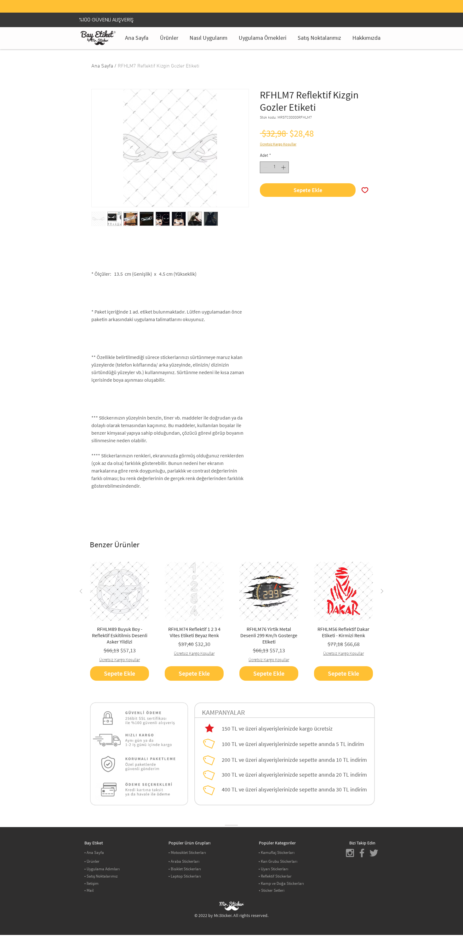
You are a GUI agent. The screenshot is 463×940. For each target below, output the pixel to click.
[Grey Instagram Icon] (350, 853)
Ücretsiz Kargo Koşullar (278, 144)
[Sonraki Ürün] (382, 591)
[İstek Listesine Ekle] (365, 190)
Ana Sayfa (102, 66)
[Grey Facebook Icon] (362, 853)
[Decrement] (265, 167)
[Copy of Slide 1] (231, 2)
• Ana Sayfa (94, 852)
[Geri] (92, 8)
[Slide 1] (224, 2)
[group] (231, 621)
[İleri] (370, 8)
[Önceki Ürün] (81, 591)
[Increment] (284, 167)
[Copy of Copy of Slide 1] (239, 2)
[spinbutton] (274, 167)
